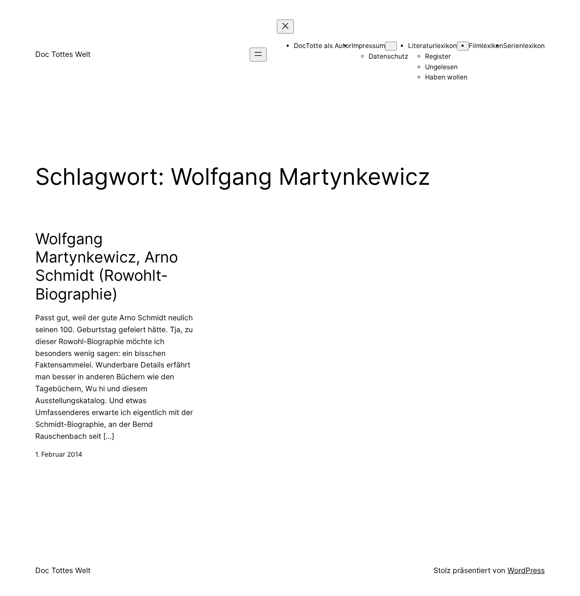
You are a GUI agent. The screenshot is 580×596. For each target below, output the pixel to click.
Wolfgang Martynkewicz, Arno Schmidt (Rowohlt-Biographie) (106, 266)
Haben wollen (446, 77)
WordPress (526, 570)
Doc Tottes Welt (62, 54)
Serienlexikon (524, 46)
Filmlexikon (486, 46)
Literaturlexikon (432, 46)
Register (438, 56)
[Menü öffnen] (258, 55)
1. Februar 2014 (58, 454)
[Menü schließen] (285, 27)
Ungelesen (441, 67)
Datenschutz (388, 56)
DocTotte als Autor (323, 46)
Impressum (368, 46)
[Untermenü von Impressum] (391, 46)
